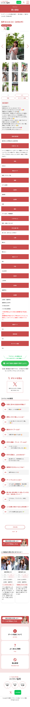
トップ (2, 14)
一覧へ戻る (15, 527)
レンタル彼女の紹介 (11, 14)
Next (27, 46)
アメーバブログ (8, 28)
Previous (4, 46)
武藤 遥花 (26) (22, 572)
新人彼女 (20, 14)
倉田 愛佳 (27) (8, 572)
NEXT (13, 531)
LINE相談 (19, 2)
